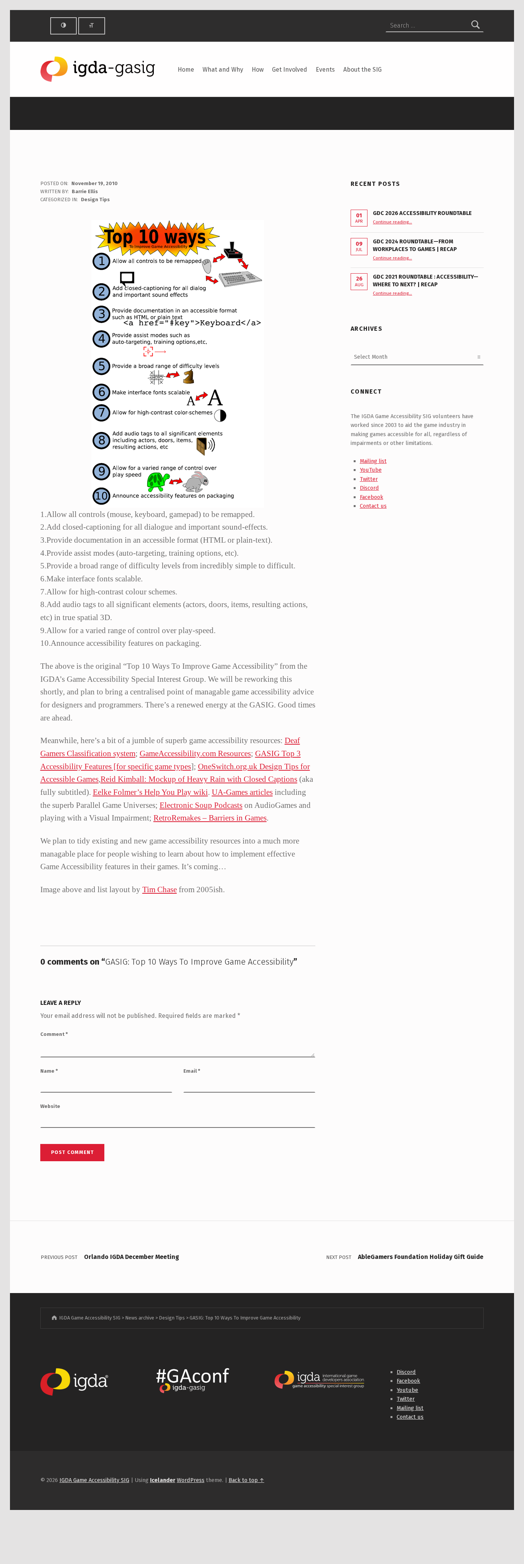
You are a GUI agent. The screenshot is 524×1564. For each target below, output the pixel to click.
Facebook (371, 497)
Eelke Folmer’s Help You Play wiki (150, 792)
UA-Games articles (242, 792)
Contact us (373, 505)
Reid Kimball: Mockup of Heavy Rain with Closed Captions (199, 779)
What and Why (223, 69)
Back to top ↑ (246, 1480)
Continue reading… (392, 222)
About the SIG (362, 69)
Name (49, 1071)
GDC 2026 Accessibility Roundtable (422, 213)
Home (186, 69)
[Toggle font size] (91, 25)
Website (50, 1106)
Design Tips (95, 199)
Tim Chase (159, 889)
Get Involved (289, 69)
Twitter (369, 479)
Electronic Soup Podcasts (201, 805)
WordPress (190, 1480)
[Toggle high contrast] (63, 25)
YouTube (371, 469)
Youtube (407, 1390)
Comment (54, 1034)
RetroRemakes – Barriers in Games (210, 817)
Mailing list (373, 461)
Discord (369, 487)
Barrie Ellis (85, 191)
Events (325, 69)
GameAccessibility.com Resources (195, 753)
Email (191, 1071)
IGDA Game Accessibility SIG (94, 1480)
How (258, 69)
